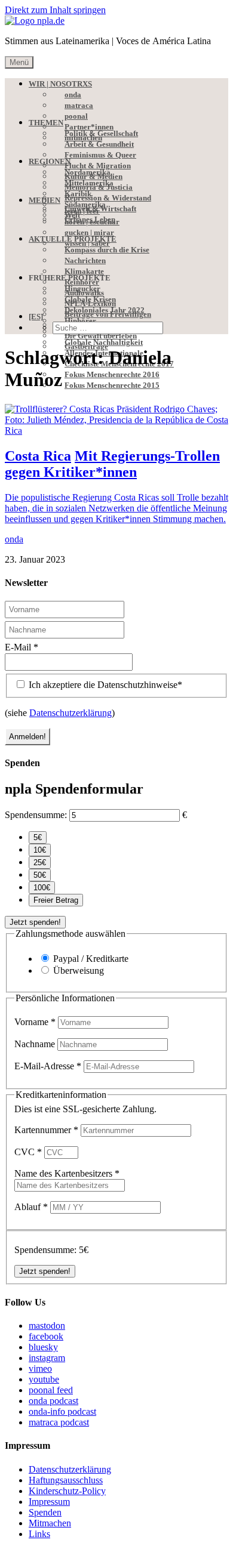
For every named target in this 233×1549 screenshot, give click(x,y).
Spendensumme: (36, 815)
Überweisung (78, 970)
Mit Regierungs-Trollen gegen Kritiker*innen (112, 464)
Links (39, 1534)
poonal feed (51, 1390)
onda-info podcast (62, 1411)
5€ (37, 837)
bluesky (43, 1347)
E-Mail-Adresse (47, 1066)
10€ (39, 850)
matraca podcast (59, 1422)
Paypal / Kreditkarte (90, 959)
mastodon (47, 1325)
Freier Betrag (55, 900)
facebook (46, 1336)
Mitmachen (50, 1523)
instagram (47, 1358)
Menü (19, 62)
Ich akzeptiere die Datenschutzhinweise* (104, 685)
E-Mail (21, 647)
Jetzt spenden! (35, 922)
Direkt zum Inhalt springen (55, 10)
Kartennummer (46, 1130)
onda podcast (53, 1401)
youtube (44, 1379)
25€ (39, 862)
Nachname (35, 1044)
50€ (39, 875)
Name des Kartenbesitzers (66, 1173)
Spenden (45, 1512)
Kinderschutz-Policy (67, 1491)
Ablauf (31, 1207)
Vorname (35, 1022)
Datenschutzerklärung (70, 713)
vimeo (40, 1368)
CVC (28, 1152)
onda (14, 539)
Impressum (49, 1501)
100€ (41, 887)
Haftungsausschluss (66, 1480)
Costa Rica (38, 456)
